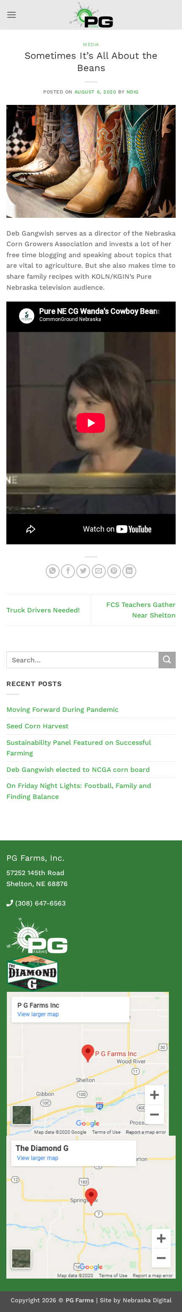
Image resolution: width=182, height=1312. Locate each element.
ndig (133, 92)
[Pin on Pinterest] (114, 571)
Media (91, 44)
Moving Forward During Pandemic (62, 709)
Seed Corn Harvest (37, 726)
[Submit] (167, 660)
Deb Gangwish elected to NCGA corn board (78, 770)
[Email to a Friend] (99, 571)
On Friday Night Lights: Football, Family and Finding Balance (78, 791)
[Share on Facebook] (68, 571)
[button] (11, 14)
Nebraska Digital (147, 1300)
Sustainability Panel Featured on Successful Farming (78, 748)
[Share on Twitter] (83, 571)
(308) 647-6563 (40, 903)
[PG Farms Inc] (91, 15)
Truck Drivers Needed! (43, 610)
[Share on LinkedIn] (129, 571)
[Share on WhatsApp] (53, 571)
